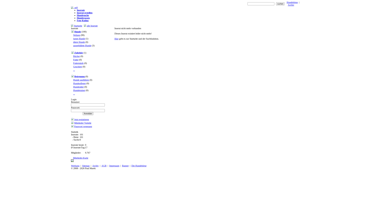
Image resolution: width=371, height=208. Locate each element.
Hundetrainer (79, 90)
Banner (125, 166)
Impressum (114, 166)
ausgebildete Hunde (82, 45)
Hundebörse (292, 2)
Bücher (76, 56)
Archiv (291, 5)
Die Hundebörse (139, 166)
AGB (104, 166)
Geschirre (77, 66)
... (74, 70)
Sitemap (86, 166)
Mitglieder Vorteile (82, 123)
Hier (116, 39)
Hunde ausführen (81, 80)
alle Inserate (92, 26)
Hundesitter (78, 87)
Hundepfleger (79, 83)
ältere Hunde (79, 42)
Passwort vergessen (83, 126)
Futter (76, 59)
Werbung (75, 166)
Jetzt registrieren (81, 119)
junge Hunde (79, 38)
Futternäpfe (78, 63)
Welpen (76, 35)
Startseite (78, 26)
